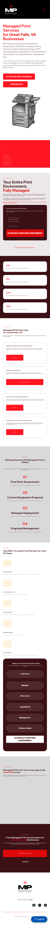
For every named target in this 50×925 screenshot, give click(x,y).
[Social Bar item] (33, 905)
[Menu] (44, 10)
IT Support (39, 919)
